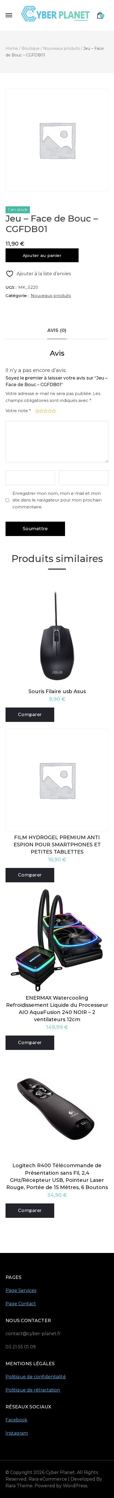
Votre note (18, 410)
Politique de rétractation (33, 1390)
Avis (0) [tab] (56, 330)
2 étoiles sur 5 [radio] (40, 411)
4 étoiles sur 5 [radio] (49, 411)
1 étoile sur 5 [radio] (36, 411)
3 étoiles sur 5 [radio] (44, 411)
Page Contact (21, 1303)
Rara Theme (19, 1485)
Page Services (21, 1290)
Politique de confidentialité (36, 1376)
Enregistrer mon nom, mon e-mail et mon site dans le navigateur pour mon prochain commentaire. (57, 500)
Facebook (16, 1419)
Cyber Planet (60, 1472)
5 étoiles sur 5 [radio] (53, 411)
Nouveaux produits (51, 295)
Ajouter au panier (42, 255)
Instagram (17, 1433)
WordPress (75, 1485)
